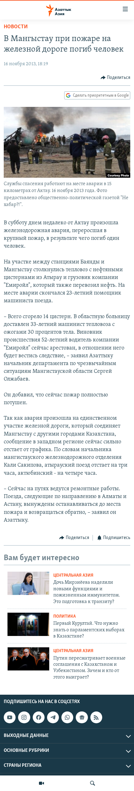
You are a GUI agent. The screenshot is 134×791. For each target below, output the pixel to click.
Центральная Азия (73, 575)
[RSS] (96, 717)
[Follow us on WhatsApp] (67, 717)
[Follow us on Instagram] (24, 717)
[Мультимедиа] (41, 783)
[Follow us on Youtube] (10, 717)
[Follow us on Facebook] (39, 717)
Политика (64, 616)
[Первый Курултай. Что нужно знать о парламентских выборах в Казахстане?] (28, 624)
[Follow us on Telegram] (53, 717)
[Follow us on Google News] (82, 717)
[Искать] (92, 783)
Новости (16, 27)
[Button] (116, 78)
